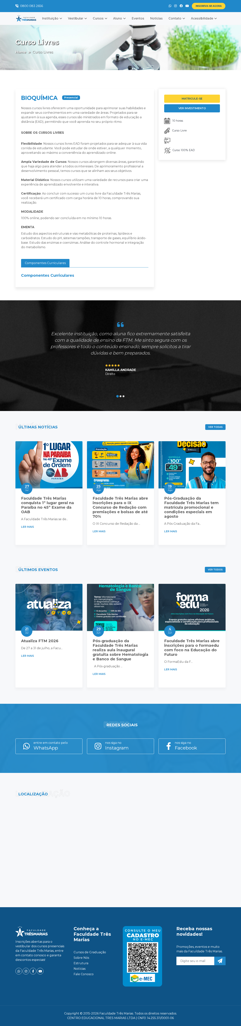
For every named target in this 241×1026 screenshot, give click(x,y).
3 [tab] (123, 396)
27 (27, 487)
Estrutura (81, 963)
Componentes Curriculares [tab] (45, 263)
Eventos (138, 18)
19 (170, 487)
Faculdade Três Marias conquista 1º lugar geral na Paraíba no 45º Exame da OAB (47, 505)
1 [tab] (117, 396)
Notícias (156, 18)
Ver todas (215, 427)
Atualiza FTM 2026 (39, 641)
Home (20, 52)
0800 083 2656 (31, 6)
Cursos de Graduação (90, 952)
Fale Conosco (84, 974)
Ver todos (215, 569)
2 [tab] (120, 396)
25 (98, 487)
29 (98, 630)
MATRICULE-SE (192, 98)
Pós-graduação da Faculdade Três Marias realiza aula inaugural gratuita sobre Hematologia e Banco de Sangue (120, 650)
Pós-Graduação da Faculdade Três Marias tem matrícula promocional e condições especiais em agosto (191, 507)
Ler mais (28, 526)
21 (26, 630)
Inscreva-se (209, 6)
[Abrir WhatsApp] (231, 1016)
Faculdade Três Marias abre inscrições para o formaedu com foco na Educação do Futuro (192, 648)
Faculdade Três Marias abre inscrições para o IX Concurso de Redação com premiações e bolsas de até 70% (120, 507)
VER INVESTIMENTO (192, 108)
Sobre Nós (81, 958)
